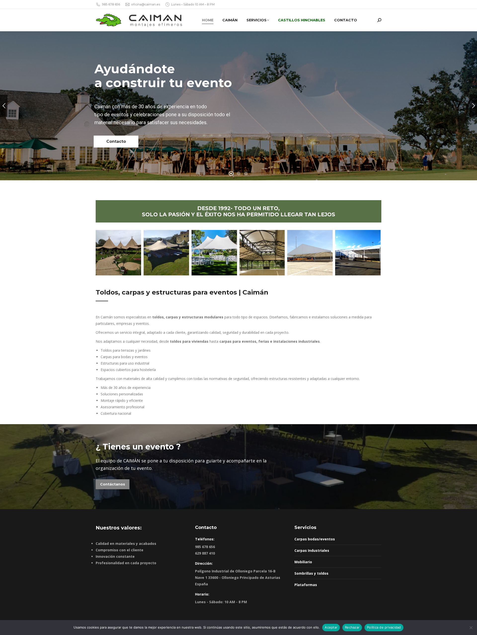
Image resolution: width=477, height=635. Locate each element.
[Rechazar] (470, 627)
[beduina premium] (166, 252)
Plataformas (305, 584)
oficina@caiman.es (145, 4)
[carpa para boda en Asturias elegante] (214, 252)
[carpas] (310, 252)
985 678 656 (111, 4)
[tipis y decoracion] (118, 252)
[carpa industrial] (358, 252)
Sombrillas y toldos (311, 573)
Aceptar (331, 627)
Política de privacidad (384, 627)
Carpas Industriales (311, 550)
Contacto (116, 141)
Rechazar (352, 627)
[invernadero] (262, 252)
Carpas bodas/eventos (314, 539)
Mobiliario (303, 562)
